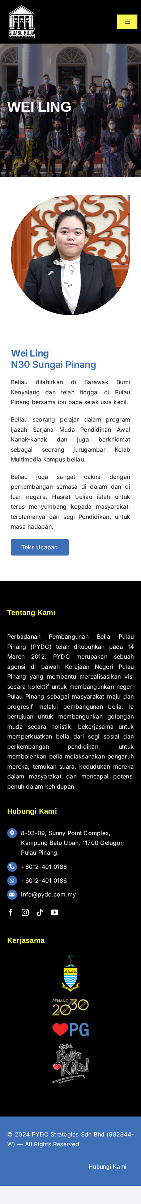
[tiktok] (39, 912)
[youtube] (54, 912)
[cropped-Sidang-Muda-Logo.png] (22, 6)
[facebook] (10, 912)
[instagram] (25, 912)
